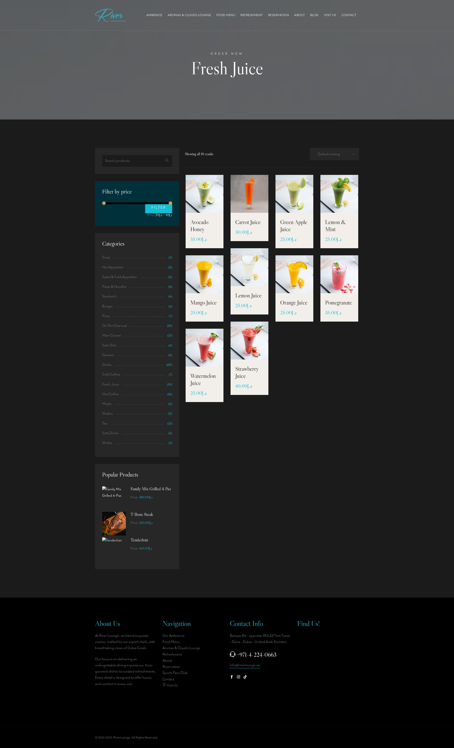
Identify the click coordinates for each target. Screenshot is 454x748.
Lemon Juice (248, 295)
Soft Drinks (110, 433)
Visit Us (330, 15)
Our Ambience (173, 635)
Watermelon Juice (203, 379)
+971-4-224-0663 (256, 654)
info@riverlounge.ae (245, 665)
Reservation (278, 15)
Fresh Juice (110, 384)
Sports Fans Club (175, 673)
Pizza (105, 316)
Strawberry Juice (246, 372)
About (299, 15)
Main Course (111, 335)
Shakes (107, 413)
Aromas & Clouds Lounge (189, 15)
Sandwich (109, 296)
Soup (106, 257)
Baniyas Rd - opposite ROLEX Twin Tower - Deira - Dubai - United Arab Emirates (260, 638)
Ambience (154, 15)
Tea (104, 423)
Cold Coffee (111, 374)
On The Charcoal (114, 325)
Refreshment (251, 15)
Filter (158, 207)
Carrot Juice (248, 222)
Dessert (108, 355)
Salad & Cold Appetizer (119, 277)
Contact (349, 15)
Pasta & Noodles (114, 286)
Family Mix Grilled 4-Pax (151, 488)
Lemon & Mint (335, 226)
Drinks (107, 365)
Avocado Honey (199, 226)
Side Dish (109, 345)
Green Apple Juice (293, 226)
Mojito (107, 404)
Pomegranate (338, 302)
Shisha (107, 443)
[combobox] (333, 154)
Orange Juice (293, 302)
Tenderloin (139, 540)
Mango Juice (203, 302)
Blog (314, 15)
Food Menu (226, 15)
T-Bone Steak (142, 514)
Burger (107, 306)
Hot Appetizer (112, 267)
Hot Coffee (110, 394)
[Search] (167, 161)
